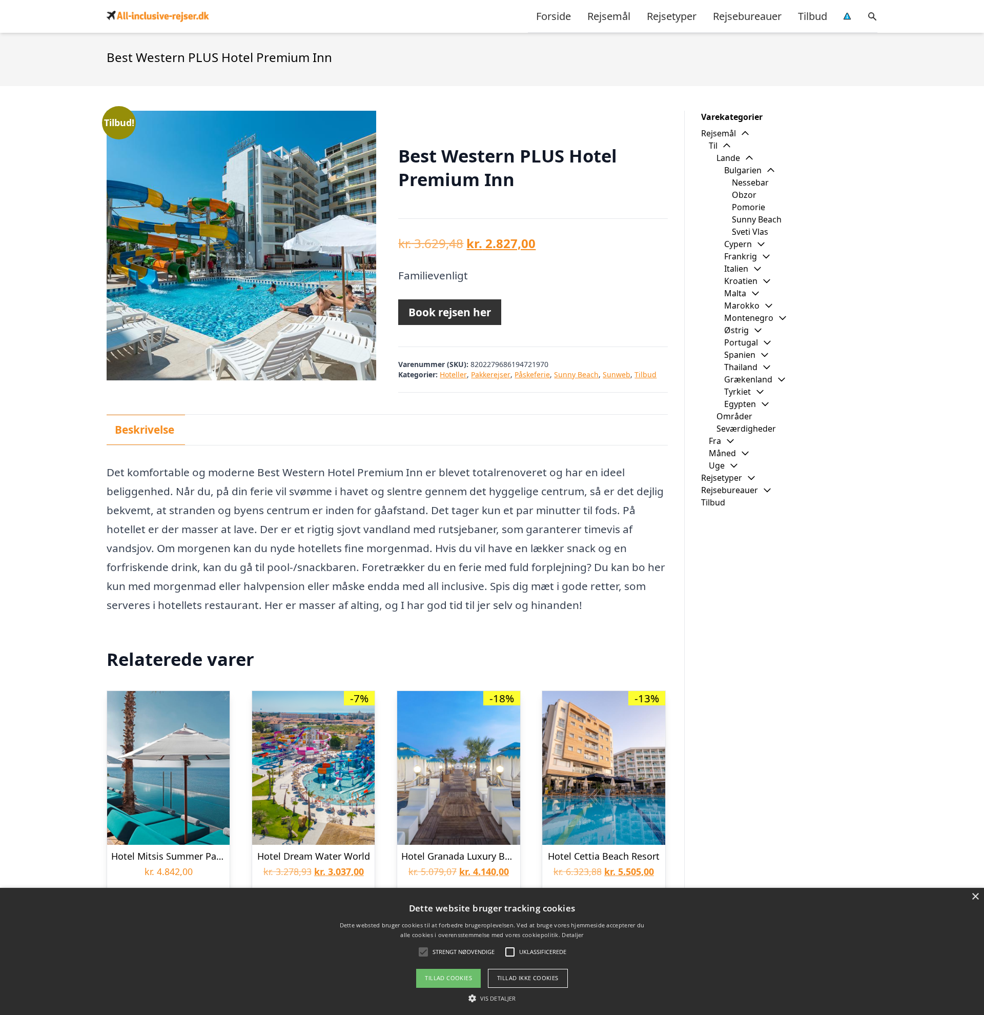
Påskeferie (532, 374)
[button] (492, 998)
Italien (736, 268)
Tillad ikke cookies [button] (528, 978)
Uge (717, 465)
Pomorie (748, 207)
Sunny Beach (576, 374)
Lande (728, 158)
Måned (722, 453)
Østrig (736, 330)
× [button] (975, 897)
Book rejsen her (449, 312)
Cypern (738, 244)
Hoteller (453, 374)
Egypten (740, 404)
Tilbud (812, 16)
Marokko (742, 305)
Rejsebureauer (747, 16)
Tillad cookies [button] (448, 978)
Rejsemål (608, 16)
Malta (735, 293)
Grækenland (748, 379)
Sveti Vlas (750, 231)
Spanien (739, 354)
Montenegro (748, 317)
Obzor (744, 194)
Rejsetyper (671, 16)
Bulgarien (743, 170)
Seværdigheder (746, 428)
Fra (715, 440)
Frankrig (740, 256)
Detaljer (572, 935)
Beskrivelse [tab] (144, 429)
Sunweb (616, 374)
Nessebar (750, 182)
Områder (734, 416)
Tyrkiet (737, 391)
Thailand (740, 367)
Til (713, 145)
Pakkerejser (490, 374)
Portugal (741, 342)
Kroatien (740, 281)
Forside (553, 16)
